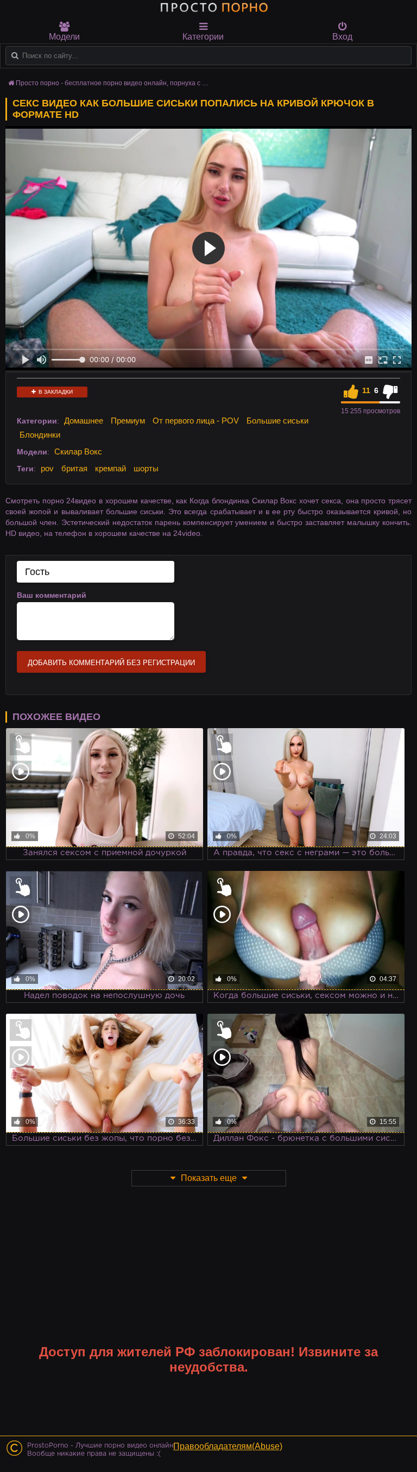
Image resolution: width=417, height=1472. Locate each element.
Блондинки (40, 434)
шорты (146, 468)
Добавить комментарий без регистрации (111, 663)
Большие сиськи (277, 420)
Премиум (128, 420)
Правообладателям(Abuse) (227, 1446)
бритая (74, 468)
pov (47, 468)
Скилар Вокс (78, 451)
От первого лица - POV (196, 420)
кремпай (110, 468)
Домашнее (83, 420)
